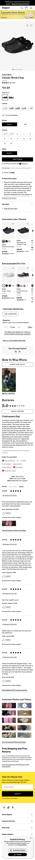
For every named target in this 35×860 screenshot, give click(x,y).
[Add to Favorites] (13, 224)
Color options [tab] (6, 467)
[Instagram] (4, 807)
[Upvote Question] (6, 327)
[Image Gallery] (9, 523)
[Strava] (12, 807)
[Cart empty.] (26, 8)
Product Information (9, 178)
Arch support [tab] (6, 464)
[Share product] (27, 25)
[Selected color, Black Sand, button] (32, 285)
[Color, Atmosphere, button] (21, 285)
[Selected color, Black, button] (18, 285)
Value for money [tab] (10, 471)
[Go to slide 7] (22, 69)
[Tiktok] (8, 807)
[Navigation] (31, 8)
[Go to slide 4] (17, 69)
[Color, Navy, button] (9, 285)
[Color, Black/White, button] (9, 241)
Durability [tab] (19, 467)
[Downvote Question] (19, 327)
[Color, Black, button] (6, 241)
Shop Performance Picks (20, 4)
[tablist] (17, 465)
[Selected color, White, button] (3, 285)
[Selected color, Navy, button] (3, 241)
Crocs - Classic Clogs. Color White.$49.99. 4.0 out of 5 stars (8, 282)
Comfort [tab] (23, 460)
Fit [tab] (18, 460)
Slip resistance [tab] (10, 460)
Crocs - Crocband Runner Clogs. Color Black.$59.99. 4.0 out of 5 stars (23, 283)
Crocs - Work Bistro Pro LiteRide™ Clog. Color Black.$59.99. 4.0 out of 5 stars (23, 237)
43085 (12, 172)
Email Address (9, 787)
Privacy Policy (21, 845)
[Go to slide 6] (20, 69)
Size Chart (5, 204)
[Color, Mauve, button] (24, 285)
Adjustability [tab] (17, 464)
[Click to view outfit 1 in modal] (9, 380)
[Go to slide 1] (12, 69)
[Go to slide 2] (14, 69)
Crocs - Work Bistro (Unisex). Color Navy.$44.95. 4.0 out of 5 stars (8, 238)
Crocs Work (7, 75)
